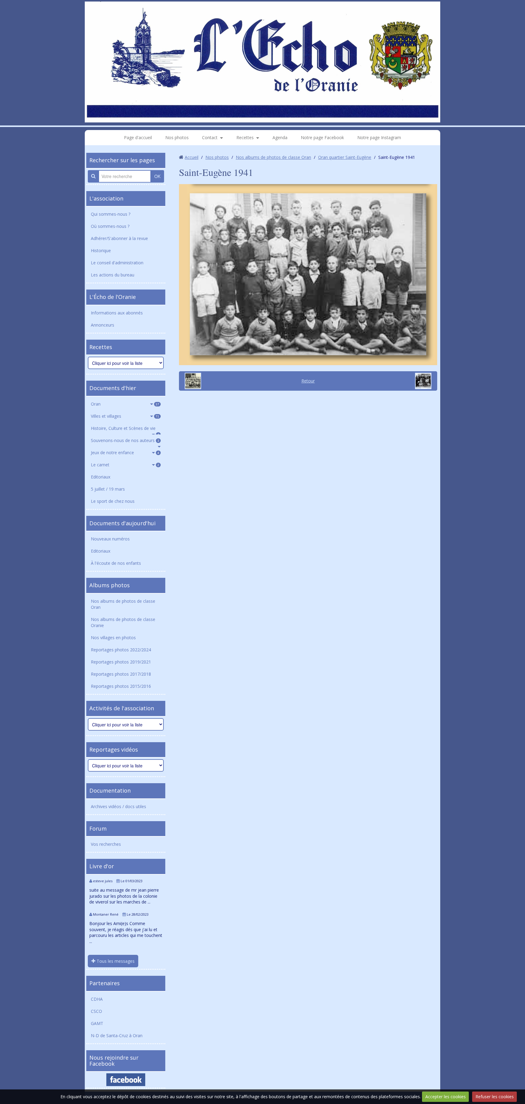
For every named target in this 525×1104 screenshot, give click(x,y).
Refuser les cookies (494, 1096)
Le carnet (125, 465)
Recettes (245, 137)
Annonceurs (102, 325)
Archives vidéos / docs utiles (118, 806)
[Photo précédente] (190, 381)
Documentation (110, 790)
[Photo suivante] (425, 381)
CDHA (97, 999)
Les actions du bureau (112, 275)
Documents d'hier (112, 388)
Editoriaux (100, 477)
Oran (125, 404)
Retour (308, 381)
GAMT (97, 1023)
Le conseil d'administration (117, 263)
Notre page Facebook (322, 137)
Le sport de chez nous (113, 501)
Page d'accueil (138, 137)
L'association (106, 198)
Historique (101, 250)
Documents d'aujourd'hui (122, 523)
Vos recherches (106, 844)
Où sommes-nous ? (110, 226)
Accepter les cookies (445, 1096)
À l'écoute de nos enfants (116, 563)
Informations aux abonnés (117, 313)
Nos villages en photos (113, 637)
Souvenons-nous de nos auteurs (125, 440)
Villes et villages (125, 416)
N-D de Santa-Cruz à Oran (116, 1035)
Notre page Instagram (379, 137)
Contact (210, 137)
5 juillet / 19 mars (108, 489)
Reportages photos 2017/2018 (121, 674)
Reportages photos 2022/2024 (121, 650)
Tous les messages (115, 961)
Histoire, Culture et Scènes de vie (125, 429)
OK (157, 176)
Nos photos (177, 137)
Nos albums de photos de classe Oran (123, 604)
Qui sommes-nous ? (110, 214)
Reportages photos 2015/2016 (121, 686)
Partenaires (104, 983)
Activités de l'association (121, 708)
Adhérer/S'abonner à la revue (119, 238)
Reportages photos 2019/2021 (121, 662)
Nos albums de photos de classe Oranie (123, 622)
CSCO (96, 1011)
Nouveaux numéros (110, 539)
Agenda (280, 137)
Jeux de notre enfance (125, 452)
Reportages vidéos (113, 749)
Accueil (191, 157)
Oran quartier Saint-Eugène (344, 157)
